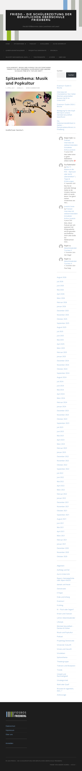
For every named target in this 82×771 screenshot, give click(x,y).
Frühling (60, 605)
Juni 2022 (60, 477)
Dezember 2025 (63, 311)
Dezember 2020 (63, 548)
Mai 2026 (60, 290)
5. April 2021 (10, 88)
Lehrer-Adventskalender (15, 50)
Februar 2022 (62, 494)
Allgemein (60, 566)
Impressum (10, 730)
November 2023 (63, 415)
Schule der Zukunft (64, 645)
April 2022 (60, 486)
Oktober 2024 (62, 369)
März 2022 (61, 490)
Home (8, 44)
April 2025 (60, 344)
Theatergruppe (39, 57)
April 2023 (60, 440)
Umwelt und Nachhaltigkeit (62, 675)
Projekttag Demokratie (37, 50)
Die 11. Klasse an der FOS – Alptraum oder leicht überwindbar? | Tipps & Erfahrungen (70, 174)
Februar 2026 (62, 302)
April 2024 (60, 394)
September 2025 (63, 323)
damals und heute (63, 584)
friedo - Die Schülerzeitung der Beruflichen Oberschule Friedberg (41, 17)
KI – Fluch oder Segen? (65, 609)
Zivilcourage (61, 695)
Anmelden (9, 743)
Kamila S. (20, 88)
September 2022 (63, 469)
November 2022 (63, 461)
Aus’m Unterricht (59, 44)
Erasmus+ (54, 50)
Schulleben (44, 44)
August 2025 (61, 327)
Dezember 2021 (63, 502)
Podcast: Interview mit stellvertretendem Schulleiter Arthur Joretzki (71, 145)
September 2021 (63, 515)
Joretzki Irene (69, 206)
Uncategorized (62, 680)
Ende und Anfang (63, 597)
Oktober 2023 (62, 419)
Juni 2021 (60, 523)
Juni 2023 (60, 431)
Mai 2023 (60, 436)
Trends (59, 670)
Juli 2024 (60, 381)
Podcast (33, 44)
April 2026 (60, 294)
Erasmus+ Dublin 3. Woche (64, 87)
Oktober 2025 (62, 319)
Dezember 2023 (63, 411)
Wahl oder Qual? (63, 684)
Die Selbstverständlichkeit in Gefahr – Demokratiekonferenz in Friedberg (66, 125)
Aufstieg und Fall (63, 570)
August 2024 (61, 377)
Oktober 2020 (62, 556)
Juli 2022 (60, 473)
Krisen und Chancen (64, 614)
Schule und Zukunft (64, 649)
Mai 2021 (60, 527)
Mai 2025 (60, 340)
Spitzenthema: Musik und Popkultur (27, 81)
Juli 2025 (60, 331)
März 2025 (61, 348)
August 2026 (61, 277)
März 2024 (61, 398)
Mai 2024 (60, 390)
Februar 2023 (62, 448)
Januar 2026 (61, 306)
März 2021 (61, 536)
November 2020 (63, 552)
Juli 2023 (60, 427)
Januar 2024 (61, 406)
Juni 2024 (60, 386)
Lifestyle (60, 622)
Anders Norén (63, 765)
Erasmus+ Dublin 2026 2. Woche (66, 105)
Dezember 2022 (63, 456)
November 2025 (63, 315)
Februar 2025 (62, 352)
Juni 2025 (60, 336)
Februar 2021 (62, 540)
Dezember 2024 (63, 361)
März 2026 (61, 298)
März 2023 (61, 444)
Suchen (59, 71)
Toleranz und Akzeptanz (66, 666)
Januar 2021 (61, 544)
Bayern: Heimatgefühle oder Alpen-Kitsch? (65, 579)
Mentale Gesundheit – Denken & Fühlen (65, 627)
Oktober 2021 (62, 511)
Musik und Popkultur (65, 632)
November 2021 (63, 506)
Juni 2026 (60, 286)
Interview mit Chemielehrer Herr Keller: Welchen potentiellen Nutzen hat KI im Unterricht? (66, 96)
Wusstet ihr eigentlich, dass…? (18, 57)
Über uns (62, 57)
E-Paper (52, 57)
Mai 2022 (60, 481)
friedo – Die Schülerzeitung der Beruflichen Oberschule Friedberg (36, 761)
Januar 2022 (61, 498)
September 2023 (63, 423)
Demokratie (61, 589)
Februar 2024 (62, 402)
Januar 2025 (61, 356)
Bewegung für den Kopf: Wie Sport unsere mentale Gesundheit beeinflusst (66, 114)
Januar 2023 (61, 452)
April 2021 (60, 531)
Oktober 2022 (62, 465)
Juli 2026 (60, 281)
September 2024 (63, 373)
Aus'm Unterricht (63, 574)
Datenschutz (10, 726)
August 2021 (61, 519)
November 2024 (63, 365)
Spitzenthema (19, 44)
